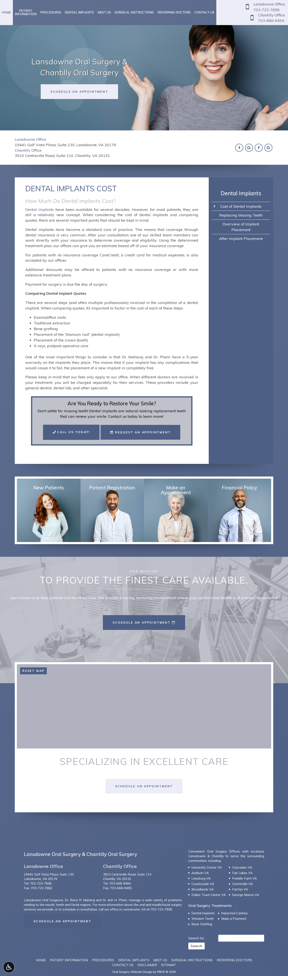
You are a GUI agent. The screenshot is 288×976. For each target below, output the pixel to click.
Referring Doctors (174, 12)
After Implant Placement (241, 238)
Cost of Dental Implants (240, 206)
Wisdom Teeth (202, 919)
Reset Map (33, 671)
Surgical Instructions (134, 12)
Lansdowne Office (30, 139)
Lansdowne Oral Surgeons (43, 900)
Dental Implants (79, 12)
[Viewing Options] (9, 967)
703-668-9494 (120, 883)
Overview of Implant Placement (241, 227)
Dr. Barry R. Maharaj (80, 900)
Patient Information (69, 960)
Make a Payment (233, 919)
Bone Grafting (201, 924)
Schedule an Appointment (62, 921)
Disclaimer (147, 965)
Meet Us (104, 12)
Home (6, 12)
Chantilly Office (28, 150)
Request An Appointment (142, 432)
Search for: (196, 938)
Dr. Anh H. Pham (114, 900)
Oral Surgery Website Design (132, 972)
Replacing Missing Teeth (240, 215)
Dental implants (39, 209)
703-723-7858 (40, 883)
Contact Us (204, 12)
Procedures (50, 12)
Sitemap (168, 965)
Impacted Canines (234, 913)
